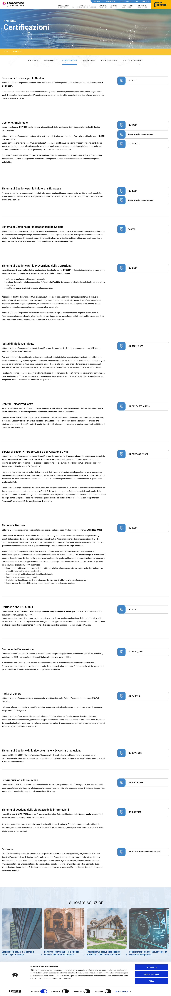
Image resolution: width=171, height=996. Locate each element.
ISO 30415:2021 (135, 753)
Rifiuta (151, 981)
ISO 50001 (132, 609)
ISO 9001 (132, 80)
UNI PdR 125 (134, 696)
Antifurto (142, 6)
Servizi (103, 6)
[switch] (65, 991)
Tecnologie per (127, 6)
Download (121, 81)
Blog (136, 1)
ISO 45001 (132, 191)
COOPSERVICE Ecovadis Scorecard (144, 851)
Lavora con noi (125, 1)
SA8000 (131, 229)
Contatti (145, 1)
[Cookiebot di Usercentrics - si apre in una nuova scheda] (15, 991)
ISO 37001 (132, 268)
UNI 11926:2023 (135, 782)
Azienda (97, 1)
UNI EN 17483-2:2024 (138, 454)
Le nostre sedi (109, 1)
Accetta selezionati (151, 974)
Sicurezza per (63, 6)
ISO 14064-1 (133, 143)
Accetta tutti (152, 967)
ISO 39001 (132, 528)
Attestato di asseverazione (140, 134)
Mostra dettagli (122, 991)
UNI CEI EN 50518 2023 (139, 406)
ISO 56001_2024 (135, 651)
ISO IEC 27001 (134, 812)
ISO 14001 (132, 125)
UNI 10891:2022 (135, 346)
